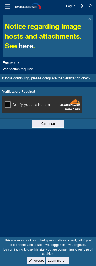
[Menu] (7, 6)
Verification (10, 91)
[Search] (90, 5)
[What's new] (82, 5)
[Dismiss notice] (89, 19)
